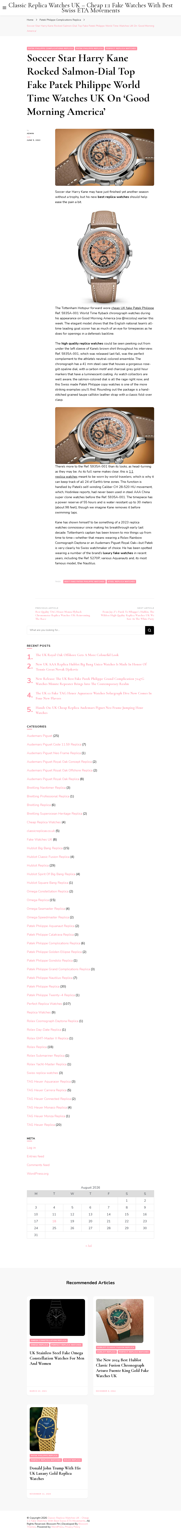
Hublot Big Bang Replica (45, 848)
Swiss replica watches (42, 1073)
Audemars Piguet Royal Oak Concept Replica (59, 762)
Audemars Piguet (39, 736)
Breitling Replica (39, 805)
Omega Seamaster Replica (46, 909)
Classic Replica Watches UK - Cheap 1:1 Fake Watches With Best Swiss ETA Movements (58, 1519)
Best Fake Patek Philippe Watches (84, 581)
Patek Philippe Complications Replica (50, 48)
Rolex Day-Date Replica (44, 1030)
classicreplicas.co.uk (41, 831)
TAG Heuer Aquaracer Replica (49, 1081)
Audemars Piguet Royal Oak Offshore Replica (59, 770)
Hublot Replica (38, 865)
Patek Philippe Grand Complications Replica (58, 969)
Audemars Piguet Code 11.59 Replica (54, 744)
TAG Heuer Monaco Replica (47, 1107)
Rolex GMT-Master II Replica (47, 1038)
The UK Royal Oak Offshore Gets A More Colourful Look (77, 655)
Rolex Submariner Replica (46, 1055)
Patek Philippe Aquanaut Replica (50, 926)
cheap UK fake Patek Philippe (132, 308)
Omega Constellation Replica (47, 891)
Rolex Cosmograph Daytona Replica (52, 1021)
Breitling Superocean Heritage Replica (54, 813)
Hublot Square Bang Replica (47, 883)
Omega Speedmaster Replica (48, 917)
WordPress (57, 1527)
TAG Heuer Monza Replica (46, 1116)
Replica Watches (39, 1012)
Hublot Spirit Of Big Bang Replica (51, 874)
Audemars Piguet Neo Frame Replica (54, 753)
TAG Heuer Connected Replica (49, 1099)
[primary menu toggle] (4, 8)
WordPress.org (38, 1173)
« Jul (89, 1246)
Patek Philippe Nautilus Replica (49, 978)
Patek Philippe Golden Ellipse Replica (54, 952)
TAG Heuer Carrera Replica (46, 1090)
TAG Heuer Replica (41, 1125)
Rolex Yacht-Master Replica (46, 1064)
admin (30, 133)
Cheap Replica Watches (44, 822)
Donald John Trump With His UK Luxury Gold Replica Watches (55, 1473)
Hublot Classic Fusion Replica (48, 857)
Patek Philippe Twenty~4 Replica (51, 995)
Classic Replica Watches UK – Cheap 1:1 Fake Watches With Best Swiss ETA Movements (90, 7)
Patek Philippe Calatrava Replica (50, 934)
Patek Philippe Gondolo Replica (50, 960)
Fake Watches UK (39, 839)
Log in (31, 1148)
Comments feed (38, 1165)
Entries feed (35, 1156)
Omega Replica (38, 900)
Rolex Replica (37, 1047)
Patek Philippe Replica (89, 48)
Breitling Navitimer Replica (46, 788)
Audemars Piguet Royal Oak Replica (53, 779)
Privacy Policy (72, 1527)
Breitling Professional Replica (48, 796)
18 (54, 1221)
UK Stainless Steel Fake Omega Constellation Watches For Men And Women (57, 1358)
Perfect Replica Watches (121, 48)
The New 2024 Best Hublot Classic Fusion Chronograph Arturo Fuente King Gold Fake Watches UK (122, 1367)
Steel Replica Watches (121, 581)
